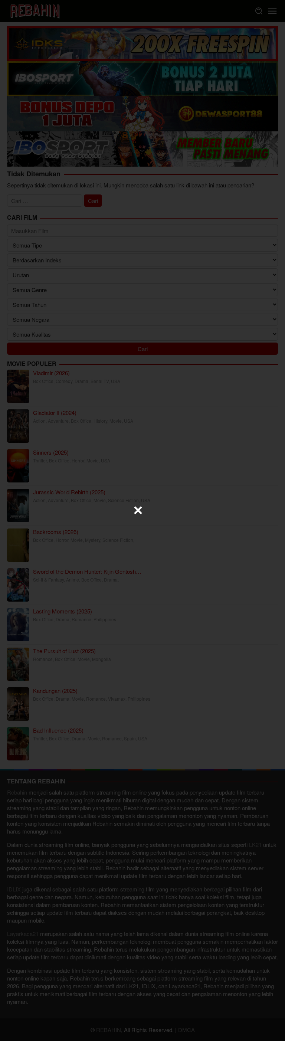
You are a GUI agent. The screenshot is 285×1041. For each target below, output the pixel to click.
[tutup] (138, 510)
